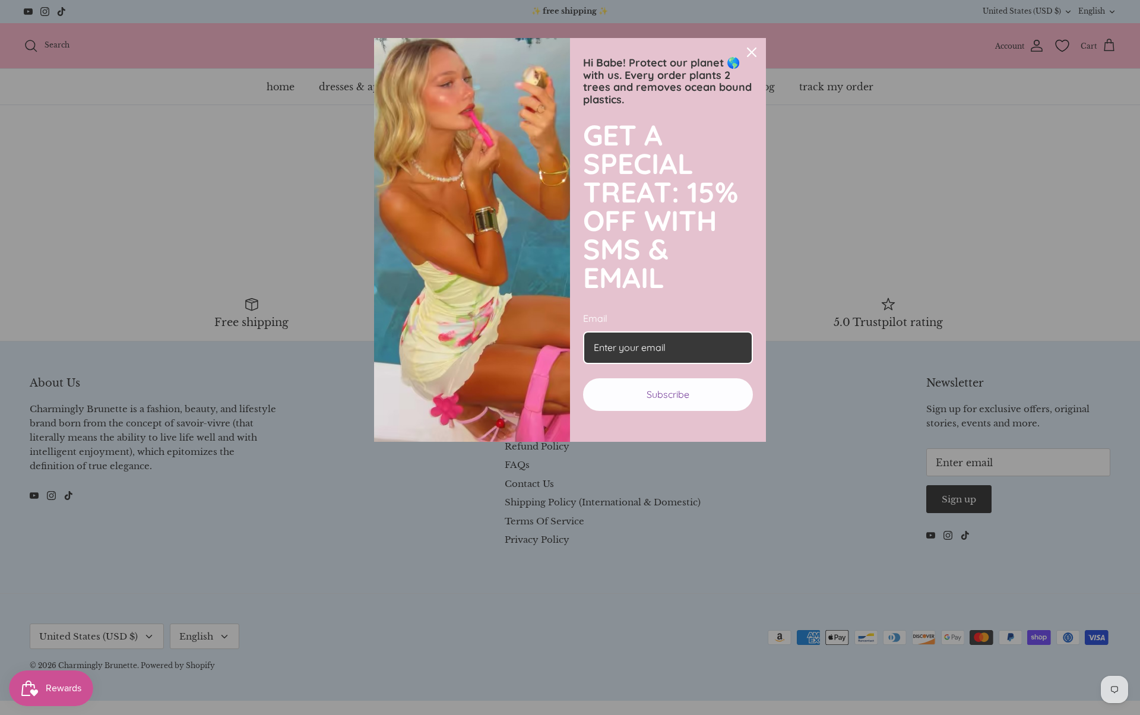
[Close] (751, 52)
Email (595, 318)
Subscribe (668, 394)
